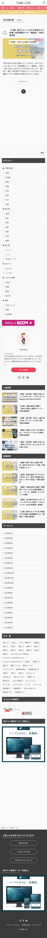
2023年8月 (8, 593)
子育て (8, 282)
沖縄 (7, 204)
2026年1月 (8, 533)
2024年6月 (8, 548)
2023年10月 (9, 583)
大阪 (7, 236)
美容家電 (18, 688)
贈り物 (6, 681)
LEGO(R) (7, 677)
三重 (14, 642)
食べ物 (7, 245)
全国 (7, 173)
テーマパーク (8, 669)
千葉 (13, 646)
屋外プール (15, 665)
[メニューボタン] (3, 3)
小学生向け (19, 692)
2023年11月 (9, 578)
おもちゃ (8, 263)
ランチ (8, 254)
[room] (23, 377)
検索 (42, 153)
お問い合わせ (26, 925)
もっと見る (23, 370)
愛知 (7, 222)
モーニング (30, 681)
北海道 (8, 177)
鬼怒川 (36, 662)
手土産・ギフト (11, 259)
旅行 (6, 642)
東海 (7, 186)
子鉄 (13, 673)
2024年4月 (8, 553)
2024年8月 (8, 543)
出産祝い (31, 677)
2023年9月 (8, 588)
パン (27, 684)
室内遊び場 (34, 669)
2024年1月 (8, 568)
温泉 (5, 665)
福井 (7, 227)
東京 (7, 218)
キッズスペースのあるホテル (13, 658)
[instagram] (19, 377)
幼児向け (7, 692)
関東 (7, 182)
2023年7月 (8, 598)
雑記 (6, 300)
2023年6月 (8, 602)
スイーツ (9, 250)
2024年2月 (8, 563)
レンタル (9, 273)
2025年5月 (8, 538)
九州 (7, 200)
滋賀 (7, 232)
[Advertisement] (23, 124)
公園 (5, 673)
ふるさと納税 (10, 277)
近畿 (7, 195)
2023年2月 (8, 622)
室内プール (27, 665)
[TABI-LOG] (23, 3)
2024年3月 (8, 558)
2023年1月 (8, 627)
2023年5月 (8, 607)
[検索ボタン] (44, 3)
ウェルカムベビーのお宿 (20, 654)
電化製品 (7, 688)
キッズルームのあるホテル (12, 662)
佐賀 (36, 650)
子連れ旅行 (9, 168)
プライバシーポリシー (13, 925)
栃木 (5, 646)
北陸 (7, 191)
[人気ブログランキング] (27, 714)
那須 (27, 662)
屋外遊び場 (21, 669)
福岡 (7, 240)
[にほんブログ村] (11, 714)
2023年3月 (8, 617)
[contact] (27, 377)
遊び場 (7, 209)
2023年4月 (8, 612)
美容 (7, 291)
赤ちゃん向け (30, 688)
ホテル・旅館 (25, 642)
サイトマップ (36, 925)
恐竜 (21, 673)
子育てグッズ (10, 305)
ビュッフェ (17, 684)
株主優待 (9, 314)
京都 (13, 650)
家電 (7, 287)
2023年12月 (9, 573)
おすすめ (9, 268)
